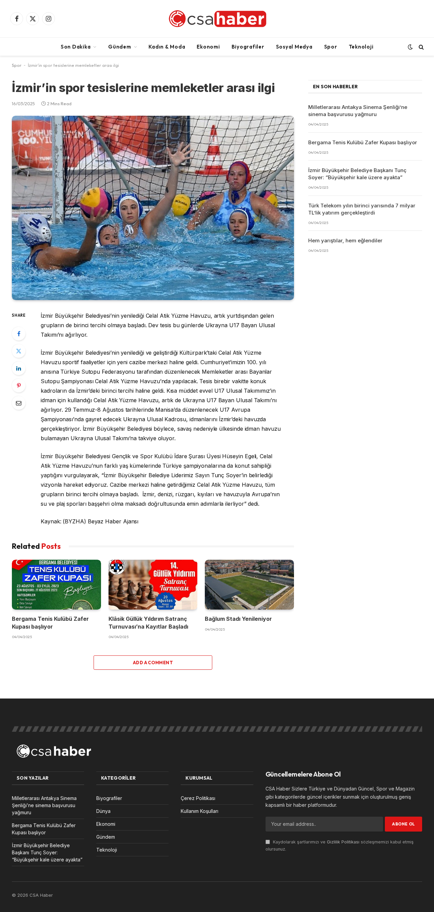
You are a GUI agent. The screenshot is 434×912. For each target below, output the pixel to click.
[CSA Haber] (217, 18)
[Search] (420, 46)
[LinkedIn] (18, 368)
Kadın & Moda (167, 46)
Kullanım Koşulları (199, 811)
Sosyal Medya (294, 46)
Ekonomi (208, 46)
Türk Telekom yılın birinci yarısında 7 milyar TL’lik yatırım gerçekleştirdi (361, 209)
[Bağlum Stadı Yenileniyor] (249, 585)
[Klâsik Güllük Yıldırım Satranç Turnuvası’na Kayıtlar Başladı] (153, 585)
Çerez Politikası (198, 798)
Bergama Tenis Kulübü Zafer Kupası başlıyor (50, 622)
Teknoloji (361, 46)
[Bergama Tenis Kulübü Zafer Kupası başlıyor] (56, 585)
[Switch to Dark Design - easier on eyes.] (410, 47)
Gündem (119, 46)
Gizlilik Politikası (343, 841)
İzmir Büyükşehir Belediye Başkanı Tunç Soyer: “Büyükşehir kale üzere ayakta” (357, 174)
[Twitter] (18, 351)
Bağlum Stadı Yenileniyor (238, 618)
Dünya (103, 811)
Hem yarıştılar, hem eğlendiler (345, 240)
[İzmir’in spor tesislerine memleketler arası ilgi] (153, 208)
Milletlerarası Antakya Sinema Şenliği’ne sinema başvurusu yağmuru (357, 110)
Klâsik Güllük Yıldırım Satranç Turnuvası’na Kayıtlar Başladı (148, 622)
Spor (330, 46)
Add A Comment (153, 662)
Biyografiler (248, 46)
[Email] (18, 403)
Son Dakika (76, 46)
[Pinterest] (18, 385)
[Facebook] (18, 333)
